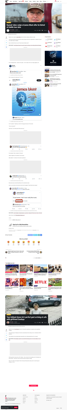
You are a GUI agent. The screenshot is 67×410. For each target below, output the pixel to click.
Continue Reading (33, 385)
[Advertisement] (25, 54)
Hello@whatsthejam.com (20, 215)
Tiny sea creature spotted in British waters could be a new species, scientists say (26, 288)
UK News (50, 272)
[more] (47, 1)
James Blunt (19, 37)
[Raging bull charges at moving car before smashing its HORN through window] (47, 80)
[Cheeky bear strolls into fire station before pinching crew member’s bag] (47, 71)
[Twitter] (57, 39)
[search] (56, 1)
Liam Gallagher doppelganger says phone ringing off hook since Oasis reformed (27, 212)
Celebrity (8, 22)
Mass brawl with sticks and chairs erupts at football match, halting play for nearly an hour (54, 288)
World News (51, 81)
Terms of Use (6, 407)
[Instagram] (57, 43)
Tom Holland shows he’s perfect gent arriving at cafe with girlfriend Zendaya (27, 45)
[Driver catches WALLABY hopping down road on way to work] (47, 75)
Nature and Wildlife (52, 72)
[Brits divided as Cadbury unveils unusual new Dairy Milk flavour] (12, 282)
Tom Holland (16, 329)
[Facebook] (49, 39)
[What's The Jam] (6, 1)
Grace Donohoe (12, 29)
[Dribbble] (57, 46)
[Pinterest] (49, 43)
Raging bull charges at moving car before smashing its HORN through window (55, 79)
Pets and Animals (52, 76)
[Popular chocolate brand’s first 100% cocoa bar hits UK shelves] (47, 85)
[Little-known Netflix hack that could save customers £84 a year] (40, 282)
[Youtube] (49, 46)
